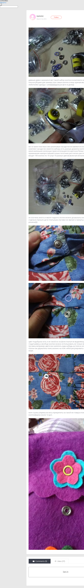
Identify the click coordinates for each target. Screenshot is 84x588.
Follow (56, 17)
